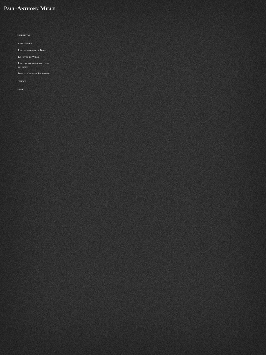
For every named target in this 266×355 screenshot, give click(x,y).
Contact (21, 81)
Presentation (23, 35)
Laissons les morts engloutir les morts (33, 65)
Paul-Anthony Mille (29, 8)
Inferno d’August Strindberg (34, 73)
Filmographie (24, 43)
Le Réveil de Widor (28, 56)
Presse (19, 89)
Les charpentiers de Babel (32, 50)
